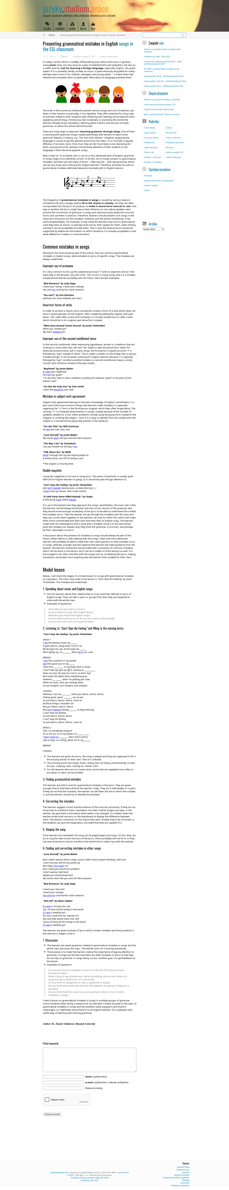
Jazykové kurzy (183, 1169)
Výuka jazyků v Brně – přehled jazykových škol (164, 76)
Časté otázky (149, 127)
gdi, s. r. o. (84, 1175)
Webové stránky (94, 1088)
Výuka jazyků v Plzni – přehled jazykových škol (163, 86)
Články (52, 35)
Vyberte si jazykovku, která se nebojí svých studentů (162, 50)
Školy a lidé (149, 152)
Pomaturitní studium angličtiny (176, 1177)
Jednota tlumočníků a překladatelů (159, 180)
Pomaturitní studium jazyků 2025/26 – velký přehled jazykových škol (162, 62)
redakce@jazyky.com (59, 1172)
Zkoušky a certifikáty (153, 162)
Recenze (169, 147)
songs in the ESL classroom (88, 46)
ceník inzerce (123, 1172)
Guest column (150, 132)
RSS (96, 1180)
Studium (185, 1172)
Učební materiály (108, 56)
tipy (93, 28)
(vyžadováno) (96, 1076)
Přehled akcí (149, 142)
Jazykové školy (183, 1167)
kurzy (83, 28)
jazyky (47, 28)
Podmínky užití (87, 1180)
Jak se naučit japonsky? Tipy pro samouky (161, 114)
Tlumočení (184, 1183)
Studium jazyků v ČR (83, 56)
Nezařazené (171, 132)
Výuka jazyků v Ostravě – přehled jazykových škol (165, 81)
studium (60, 28)
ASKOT (147, 190)
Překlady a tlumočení (175, 142)
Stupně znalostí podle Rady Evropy (159, 109)
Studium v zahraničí (152, 157)
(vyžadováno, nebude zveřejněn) (106, 1082)
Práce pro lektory (151, 137)
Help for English (151, 185)
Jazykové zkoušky (181, 1175)
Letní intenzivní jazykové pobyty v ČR (159, 104)
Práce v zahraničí (173, 137)
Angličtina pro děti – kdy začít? (157, 56)
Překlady (185, 1180)
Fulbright (148, 175)
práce (72, 28)
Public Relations (151, 147)
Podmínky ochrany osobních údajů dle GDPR (90, 1177)
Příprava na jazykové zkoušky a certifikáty (162, 99)
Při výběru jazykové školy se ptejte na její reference (161, 70)
